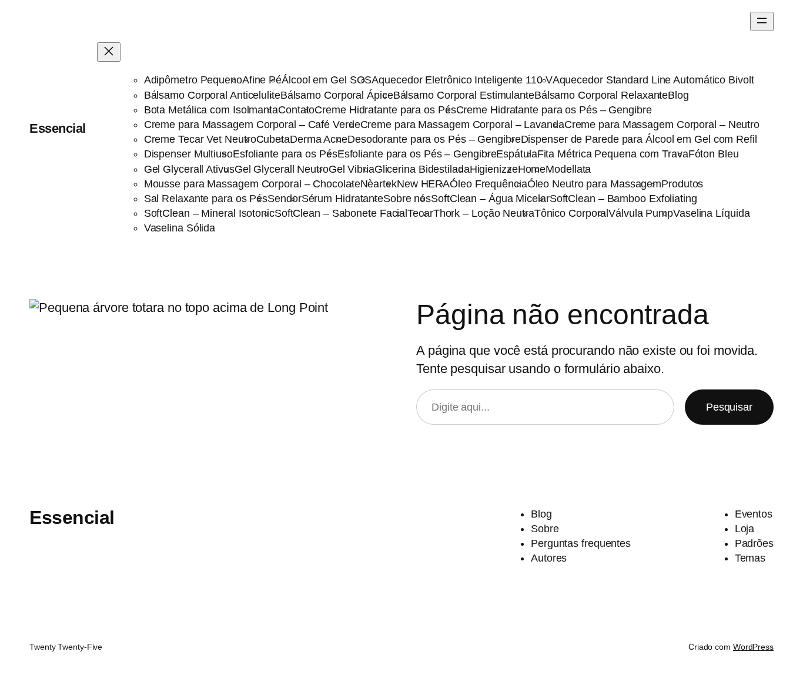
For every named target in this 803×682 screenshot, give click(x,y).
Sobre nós (407, 198)
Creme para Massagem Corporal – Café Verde (252, 124)
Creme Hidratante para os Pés (385, 110)
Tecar (420, 213)
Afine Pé (262, 80)
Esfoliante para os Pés (285, 154)
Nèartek (378, 184)
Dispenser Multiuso (188, 154)
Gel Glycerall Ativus (189, 169)
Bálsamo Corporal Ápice (336, 95)
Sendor (284, 198)
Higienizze (494, 169)
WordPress (753, 646)
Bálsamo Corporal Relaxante (601, 95)
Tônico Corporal (571, 213)
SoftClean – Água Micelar (490, 198)
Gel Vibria (351, 169)
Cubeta (273, 139)
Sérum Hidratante (342, 198)
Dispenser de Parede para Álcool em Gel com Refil (639, 139)
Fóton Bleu (713, 154)
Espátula (516, 154)
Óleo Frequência (488, 184)
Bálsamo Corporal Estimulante (463, 95)
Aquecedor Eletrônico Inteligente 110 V (462, 80)
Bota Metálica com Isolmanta (211, 110)
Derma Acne (318, 139)
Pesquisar (729, 407)
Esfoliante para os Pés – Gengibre (417, 154)
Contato (296, 110)
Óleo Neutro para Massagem (594, 184)
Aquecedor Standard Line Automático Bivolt (653, 80)
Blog (678, 95)
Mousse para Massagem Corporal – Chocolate (252, 184)
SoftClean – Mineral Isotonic (209, 213)
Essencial (57, 128)
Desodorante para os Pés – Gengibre (434, 139)
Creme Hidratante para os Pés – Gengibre (554, 110)
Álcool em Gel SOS (327, 80)
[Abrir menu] (762, 21)
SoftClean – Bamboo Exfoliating (623, 198)
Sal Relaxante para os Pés (206, 198)
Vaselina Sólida (180, 228)
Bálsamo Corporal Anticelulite (212, 95)
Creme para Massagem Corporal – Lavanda (462, 124)
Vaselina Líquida (711, 213)
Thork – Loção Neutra (483, 213)
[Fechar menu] (109, 52)
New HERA (423, 184)
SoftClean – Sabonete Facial (341, 213)
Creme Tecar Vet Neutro (200, 139)
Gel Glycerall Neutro (282, 169)
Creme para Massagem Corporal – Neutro (661, 124)
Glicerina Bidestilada (422, 169)
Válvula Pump (640, 213)
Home (532, 169)
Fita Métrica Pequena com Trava (612, 154)
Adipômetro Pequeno (193, 80)
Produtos (682, 184)
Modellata (568, 169)
